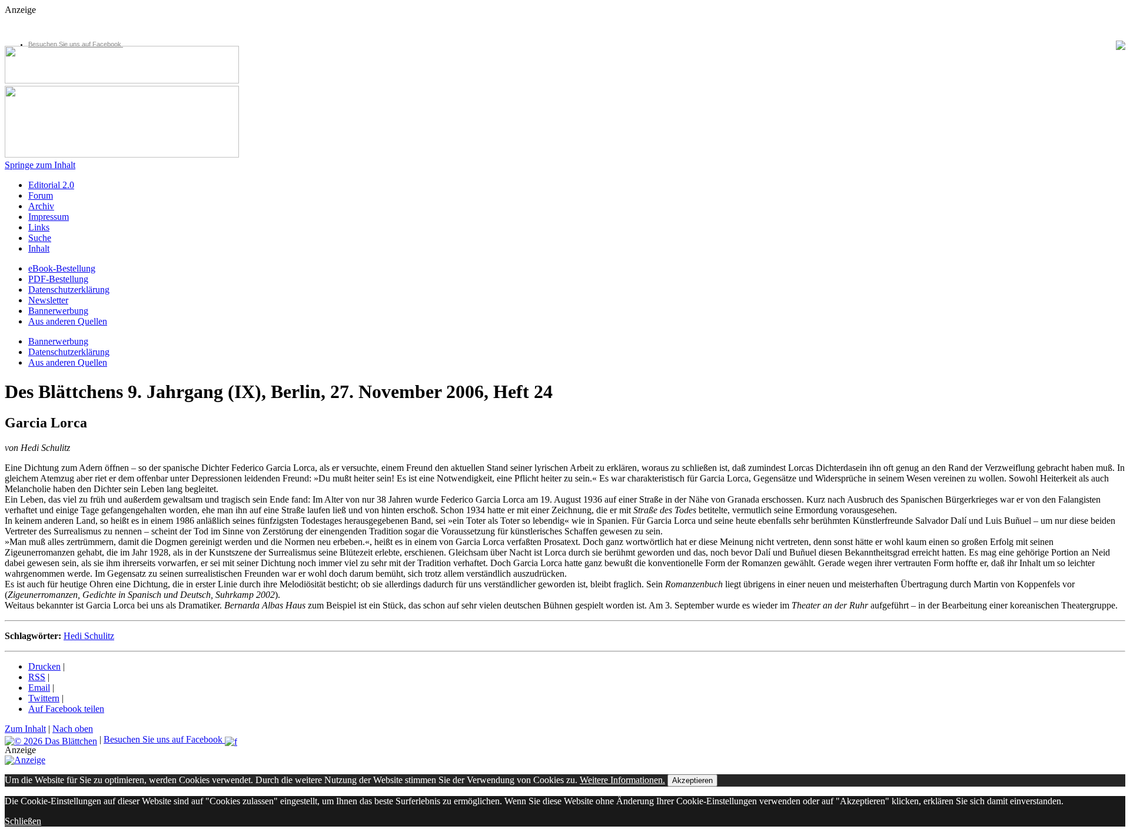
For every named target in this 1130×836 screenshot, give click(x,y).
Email (39, 688)
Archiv (41, 206)
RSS (36, 677)
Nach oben (72, 729)
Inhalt (38, 248)
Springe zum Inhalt (40, 165)
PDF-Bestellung (58, 279)
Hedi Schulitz (89, 636)
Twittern (43, 698)
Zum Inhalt (25, 729)
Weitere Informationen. (622, 780)
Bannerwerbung (58, 311)
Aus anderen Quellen (67, 321)
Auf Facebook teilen (66, 709)
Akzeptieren (692, 780)
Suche (39, 238)
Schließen (23, 821)
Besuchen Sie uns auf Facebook (75, 44)
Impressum (48, 217)
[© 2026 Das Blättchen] (51, 739)
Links (38, 227)
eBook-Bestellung (61, 268)
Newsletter (48, 300)
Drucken (44, 666)
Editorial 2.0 (51, 185)
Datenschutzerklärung (68, 290)
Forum (40, 195)
